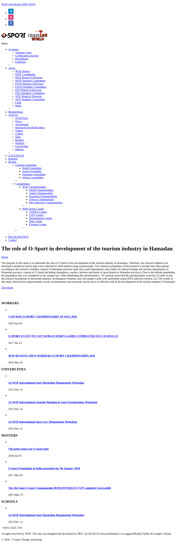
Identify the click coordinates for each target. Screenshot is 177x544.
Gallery (19, 133)
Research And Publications (30, 127)
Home (4, 257)
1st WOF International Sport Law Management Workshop (42, 421)
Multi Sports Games (33, 208)
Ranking (13, 158)
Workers (19, 143)
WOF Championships (34, 186)
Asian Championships (41, 193)
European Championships (43, 196)
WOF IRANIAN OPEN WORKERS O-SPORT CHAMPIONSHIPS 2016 (51, 355)
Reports (19, 140)
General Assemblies (26, 165)
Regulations (21, 58)
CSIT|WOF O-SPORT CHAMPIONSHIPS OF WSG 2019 (42, 316)
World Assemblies (32, 168)
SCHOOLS (21, 118)
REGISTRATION (18, 236)
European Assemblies (34, 174)
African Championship (41, 199)
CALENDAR (16, 155)
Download (7, 287)
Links (18, 102)
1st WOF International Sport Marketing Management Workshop (46, 382)
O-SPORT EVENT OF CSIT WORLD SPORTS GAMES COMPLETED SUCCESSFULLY (63, 336)
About (11, 68)
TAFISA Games (38, 211)
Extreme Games (37, 224)
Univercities (21, 146)
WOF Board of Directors (29, 77)
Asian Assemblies (31, 171)
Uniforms (20, 61)
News (18, 121)
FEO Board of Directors (28, 90)
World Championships (41, 190)
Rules (18, 105)
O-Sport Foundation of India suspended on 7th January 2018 (44, 468)
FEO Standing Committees (30, 93)
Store (18, 136)
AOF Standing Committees (30, 99)
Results (12, 161)
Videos (19, 130)
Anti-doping (22, 124)
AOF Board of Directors (28, 96)
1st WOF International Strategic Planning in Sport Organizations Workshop (52, 402)
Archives (13, 115)
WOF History (22, 71)
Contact (12, 240)
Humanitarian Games (40, 218)
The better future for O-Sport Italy (28, 448)
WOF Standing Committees (30, 80)
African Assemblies (32, 177)
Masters (19, 149)
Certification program (27, 55)
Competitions (22, 183)
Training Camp (23, 52)
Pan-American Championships (45, 202)
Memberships (15, 111)
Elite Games (35, 221)
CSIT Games (36, 215)
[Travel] (24, 40)
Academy (13, 49)
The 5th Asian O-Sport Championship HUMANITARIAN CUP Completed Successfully (59, 488)
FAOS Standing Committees (30, 86)
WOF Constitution (25, 74)
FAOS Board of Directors (29, 83)
